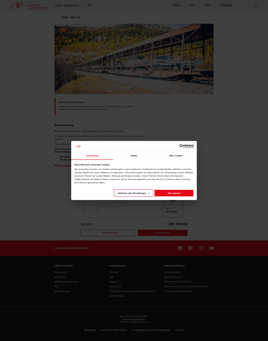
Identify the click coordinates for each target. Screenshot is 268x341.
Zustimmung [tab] (92, 155)
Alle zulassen (174, 193)
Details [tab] (134, 155)
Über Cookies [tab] (176, 155)
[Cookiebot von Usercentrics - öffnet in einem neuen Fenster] (181, 146)
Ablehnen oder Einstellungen (132, 193)
